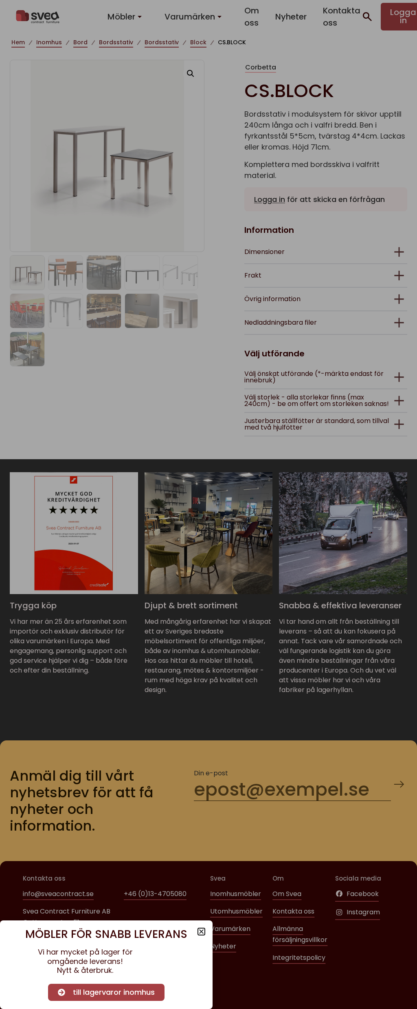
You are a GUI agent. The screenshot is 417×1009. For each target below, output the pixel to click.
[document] (208, 504)
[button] (201, 932)
